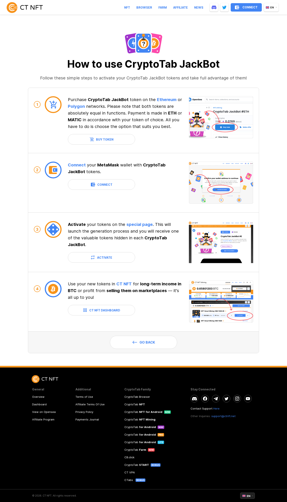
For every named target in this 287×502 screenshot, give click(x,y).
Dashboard (39, 404)
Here (216, 408)
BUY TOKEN (104, 139)
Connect (77, 164)
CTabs (129, 480)
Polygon (76, 106)
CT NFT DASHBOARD (104, 310)
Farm (162, 7)
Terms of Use (84, 396)
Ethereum (166, 99)
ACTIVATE (104, 257)
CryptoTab (134, 404)
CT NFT (124, 283)
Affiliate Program (43, 419)
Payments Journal (87, 419)
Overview (38, 396)
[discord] (214, 7)
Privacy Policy (84, 412)
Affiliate (180, 7)
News (198, 7)
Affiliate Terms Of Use (90, 404)
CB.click (129, 457)
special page (139, 224)
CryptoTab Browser (137, 396)
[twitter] (224, 7)
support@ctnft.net (223, 416)
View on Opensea (44, 412)
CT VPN (129, 472)
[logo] (26, 7)
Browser (144, 7)
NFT (127, 7)
